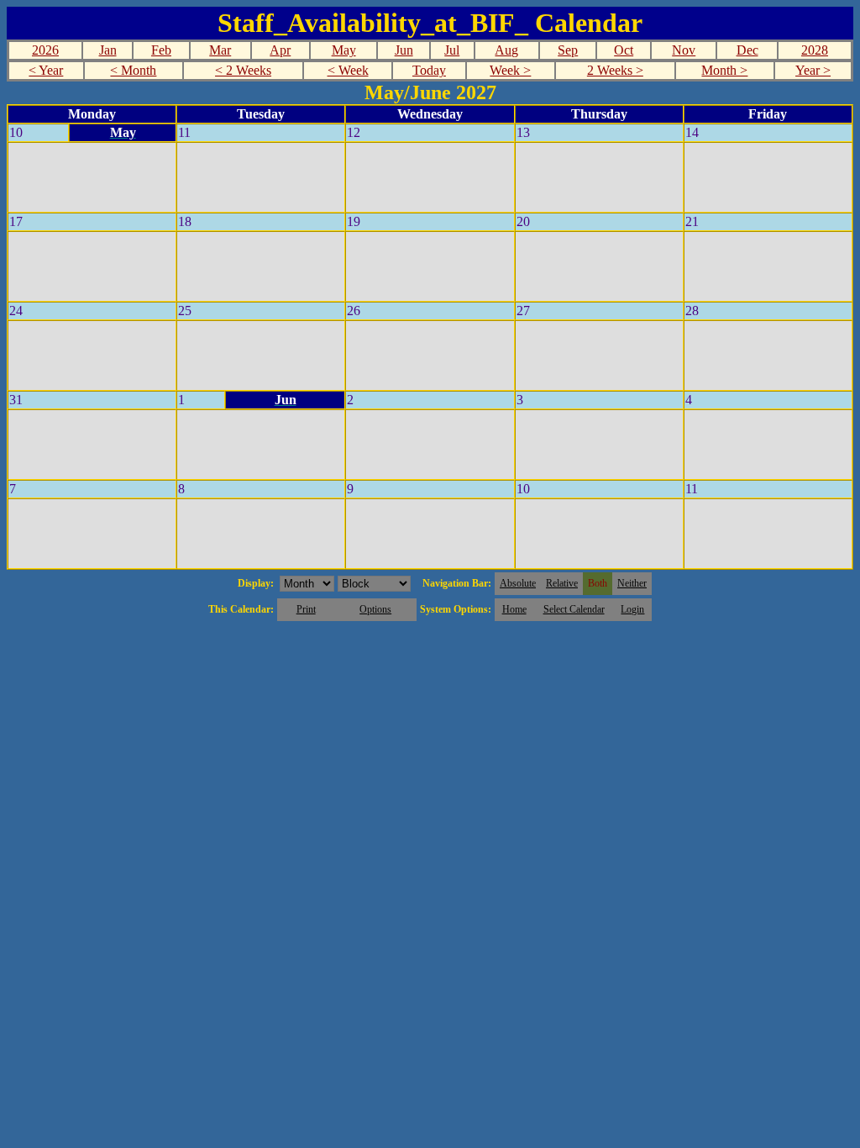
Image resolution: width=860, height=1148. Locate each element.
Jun (404, 50)
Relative (562, 583)
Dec (747, 50)
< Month (133, 70)
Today (429, 70)
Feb (161, 50)
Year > (813, 70)
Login (632, 609)
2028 (814, 50)
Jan (108, 50)
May (344, 50)
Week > (510, 70)
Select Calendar (574, 609)
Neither (632, 583)
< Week (348, 70)
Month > (724, 70)
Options (375, 609)
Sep (568, 50)
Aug (506, 50)
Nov (683, 50)
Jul (451, 50)
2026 (45, 50)
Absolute (518, 583)
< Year (46, 70)
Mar (220, 50)
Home (514, 609)
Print (306, 609)
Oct (623, 50)
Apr (280, 50)
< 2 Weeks (243, 70)
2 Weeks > (615, 70)
